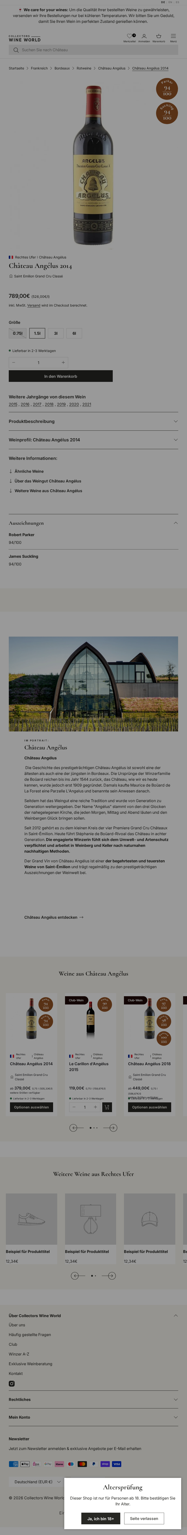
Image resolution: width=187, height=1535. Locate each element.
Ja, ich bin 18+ (100, 1518)
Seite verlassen (144, 1518)
